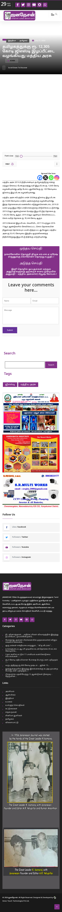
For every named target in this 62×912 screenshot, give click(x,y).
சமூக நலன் (11, 712)
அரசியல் (9, 692)
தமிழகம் (23, 41)
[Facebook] (39, 177)
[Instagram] (56, 177)
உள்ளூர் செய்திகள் (15, 705)
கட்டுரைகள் (11, 709)
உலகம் (8, 702)
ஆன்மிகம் (10, 695)
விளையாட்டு (11, 723)
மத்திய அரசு (28, 384)
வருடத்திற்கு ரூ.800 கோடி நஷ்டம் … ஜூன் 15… (27, 666)
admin (12, 61)
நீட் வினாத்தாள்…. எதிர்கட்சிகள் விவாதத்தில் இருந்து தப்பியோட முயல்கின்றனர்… (32, 636)
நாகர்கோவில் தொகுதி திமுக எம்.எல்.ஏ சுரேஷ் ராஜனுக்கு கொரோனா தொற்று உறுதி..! (31, 255)
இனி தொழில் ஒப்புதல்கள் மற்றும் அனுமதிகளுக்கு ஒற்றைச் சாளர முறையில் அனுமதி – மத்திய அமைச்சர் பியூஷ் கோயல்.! (31, 271)
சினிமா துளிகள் (13, 716)
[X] (45, 177)
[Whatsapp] (51, 177)
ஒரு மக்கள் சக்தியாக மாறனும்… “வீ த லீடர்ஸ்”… (28, 646)
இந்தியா (12, 41)
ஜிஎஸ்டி (10, 384)
